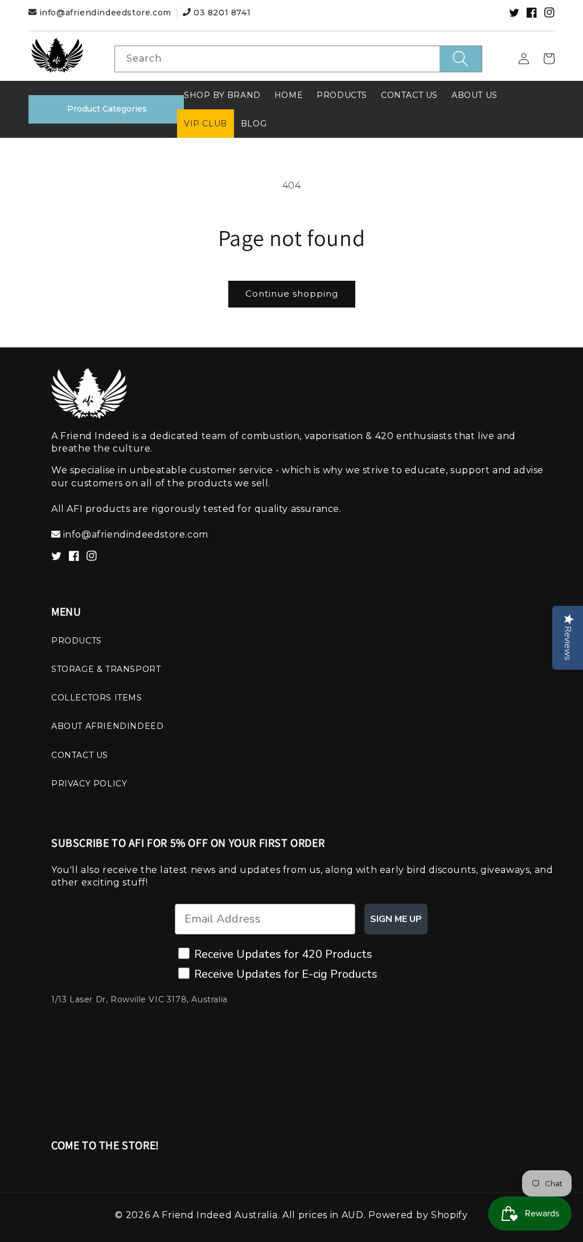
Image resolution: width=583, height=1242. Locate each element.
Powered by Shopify (418, 1215)
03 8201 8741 (221, 12)
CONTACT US (79, 755)
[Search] (461, 59)
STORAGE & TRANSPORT (106, 669)
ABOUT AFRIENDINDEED (107, 726)
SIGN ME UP (396, 919)
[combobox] (298, 59)
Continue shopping (291, 293)
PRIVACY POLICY (89, 783)
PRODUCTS (76, 641)
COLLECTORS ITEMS (96, 697)
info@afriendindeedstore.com (105, 12)
